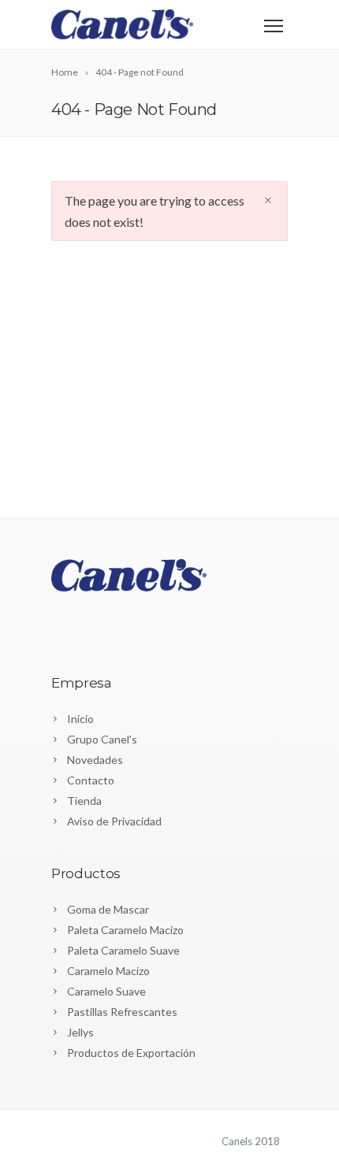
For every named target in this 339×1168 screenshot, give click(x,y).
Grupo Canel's (102, 739)
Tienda (84, 800)
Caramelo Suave (106, 991)
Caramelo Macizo (108, 970)
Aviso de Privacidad (114, 821)
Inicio (80, 718)
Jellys (80, 1032)
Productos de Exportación (131, 1052)
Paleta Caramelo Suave (123, 950)
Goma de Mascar (108, 909)
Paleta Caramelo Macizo (125, 929)
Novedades (95, 759)
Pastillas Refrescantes (122, 1011)
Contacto (90, 780)
